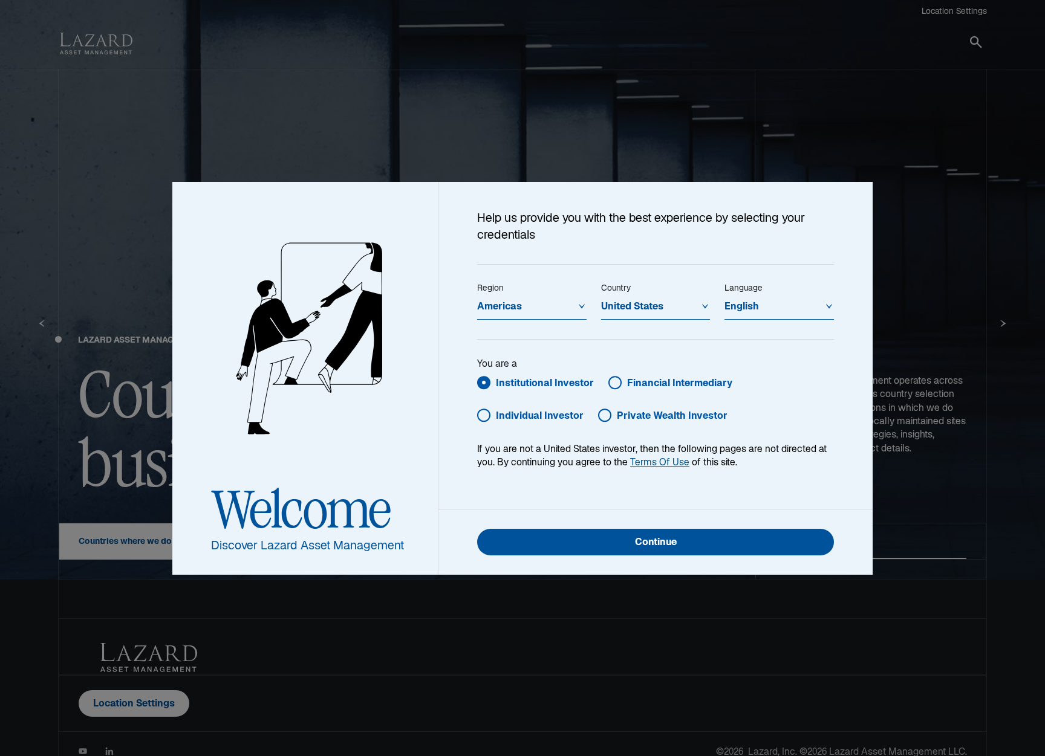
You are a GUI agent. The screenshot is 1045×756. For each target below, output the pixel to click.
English (741, 307)
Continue (656, 543)
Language (743, 289)
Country (616, 289)
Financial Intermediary (679, 384)
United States (632, 307)
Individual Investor (540, 417)
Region (490, 289)
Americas (499, 307)
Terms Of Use (659, 463)
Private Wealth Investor (672, 417)
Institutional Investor (545, 384)
